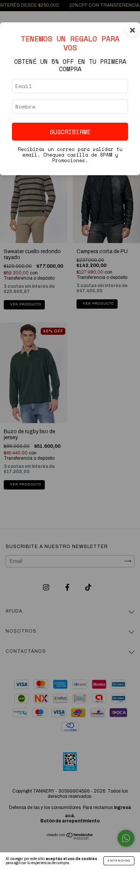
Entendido (119, 860)
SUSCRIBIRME (70, 131)
